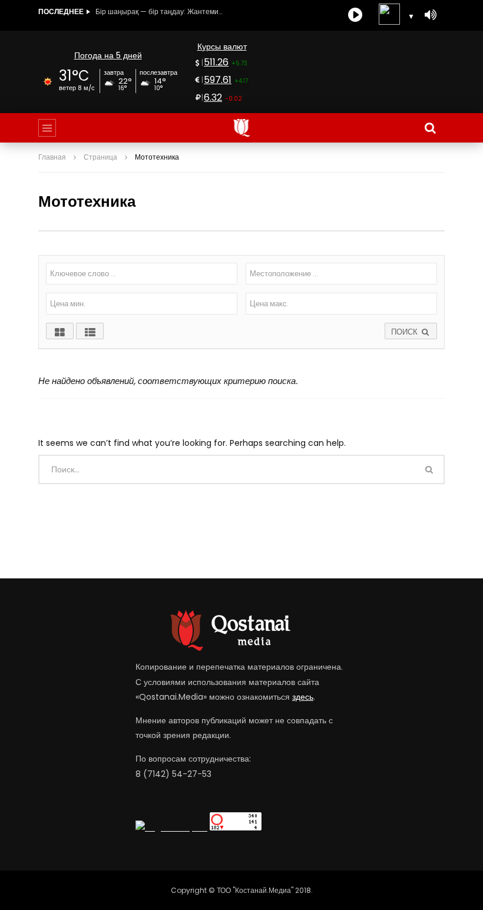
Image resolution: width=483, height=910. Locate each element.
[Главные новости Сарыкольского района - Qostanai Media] (242, 128)
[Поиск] (430, 128)
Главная (52, 157)
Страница (100, 157)
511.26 (216, 62)
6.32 (213, 97)
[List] (90, 331)
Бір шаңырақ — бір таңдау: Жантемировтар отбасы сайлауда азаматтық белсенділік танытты (160, 11)
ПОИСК (405, 331)
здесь (302, 697)
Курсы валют (222, 46)
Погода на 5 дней (108, 55)
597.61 (217, 80)
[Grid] (60, 331)
